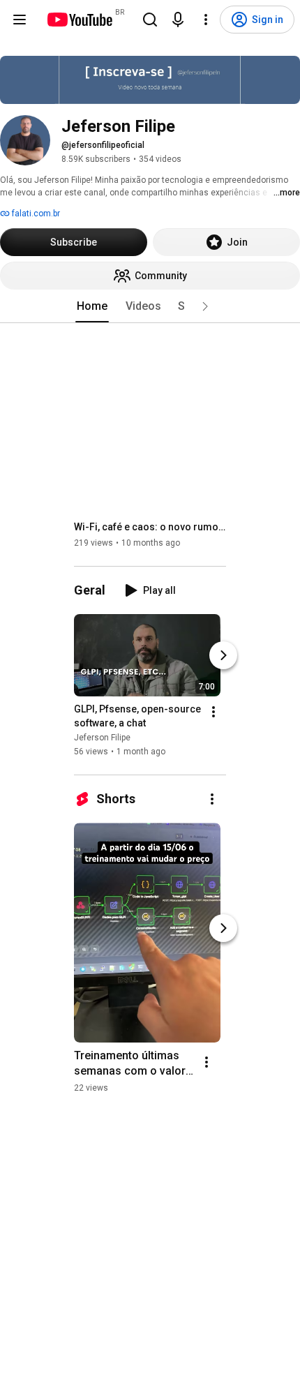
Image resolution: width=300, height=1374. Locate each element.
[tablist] (150, 306)
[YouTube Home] (79, 19)
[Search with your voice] (178, 19)
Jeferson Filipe (102, 737)
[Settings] (205, 19)
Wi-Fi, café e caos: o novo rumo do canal (150, 526)
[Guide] (19, 19)
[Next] (223, 655)
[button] (205, 306)
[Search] (150, 19)
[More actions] (213, 712)
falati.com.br (35, 213)
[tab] (92, 306)
